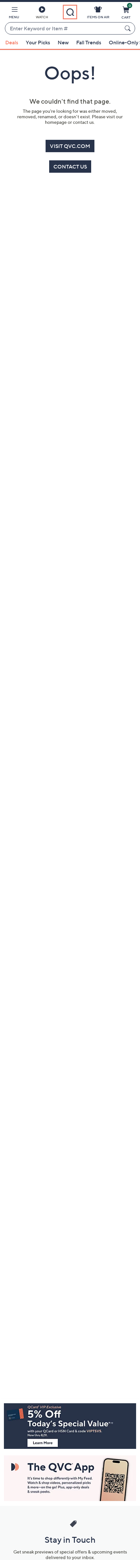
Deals (11, 42)
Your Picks (38, 42)
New (63, 42)
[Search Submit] (128, 28)
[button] (14, 14)
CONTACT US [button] (70, 166)
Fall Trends (88, 42)
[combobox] (63, 28)
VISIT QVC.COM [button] (70, 146)
